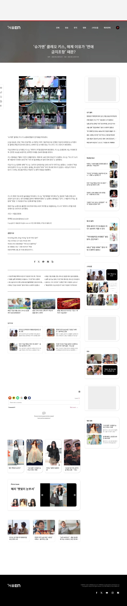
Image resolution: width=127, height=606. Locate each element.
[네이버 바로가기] (118, 593)
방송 (66, 27)
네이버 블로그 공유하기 (48, 262)
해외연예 (107, 27)
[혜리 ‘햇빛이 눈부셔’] (58, 495)
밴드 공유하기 (52, 262)
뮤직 (75, 27)
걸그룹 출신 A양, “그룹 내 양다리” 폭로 (20, 247)
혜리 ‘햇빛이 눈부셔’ (23, 489)
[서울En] (14, 27)
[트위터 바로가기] (101, 593)
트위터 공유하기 (39, 262)
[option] (58, 495)
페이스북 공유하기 (34, 262)
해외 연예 (89, 421)
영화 (84, 27)
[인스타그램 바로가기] (112, 593)
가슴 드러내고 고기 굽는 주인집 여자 (19, 241)
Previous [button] (42, 495)
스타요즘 (95, 27)
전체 (57, 27)
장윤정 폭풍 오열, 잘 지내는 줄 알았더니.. (20, 250)
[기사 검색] (116, 27)
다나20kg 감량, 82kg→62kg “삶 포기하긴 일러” (23, 238)
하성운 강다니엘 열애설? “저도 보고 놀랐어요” (22, 244)
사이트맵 (113, 584)
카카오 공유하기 (43, 262)
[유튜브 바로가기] (107, 593)
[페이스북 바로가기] (96, 593)
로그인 (117, 584)
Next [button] (75, 495)
